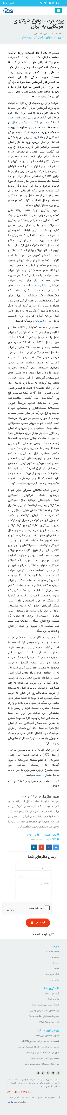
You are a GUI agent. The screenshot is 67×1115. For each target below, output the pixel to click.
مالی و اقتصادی (41, 34)
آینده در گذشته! (52, 993)
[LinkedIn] (34, 847)
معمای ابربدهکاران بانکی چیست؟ (44, 1016)
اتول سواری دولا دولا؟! (49, 1022)
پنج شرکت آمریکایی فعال (28, 122)
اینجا (38, 775)
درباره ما (55, 957)
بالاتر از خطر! (53, 999)
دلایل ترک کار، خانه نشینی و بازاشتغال (42, 1052)
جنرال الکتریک (43, 321)
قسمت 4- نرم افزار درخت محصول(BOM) (40, 1041)
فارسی (11, 3)
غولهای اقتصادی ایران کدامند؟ (46, 1035)
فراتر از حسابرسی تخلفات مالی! (45, 1005)
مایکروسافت (39, 285)
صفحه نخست (58, 34)
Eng (5, 3)
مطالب (56, 968)
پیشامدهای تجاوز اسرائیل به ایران (44, 1010)
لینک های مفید (52, 974)
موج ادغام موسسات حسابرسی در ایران (42, 1064)
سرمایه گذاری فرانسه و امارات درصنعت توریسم (38, 1047)
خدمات (56, 963)
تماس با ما (54, 980)
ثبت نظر (40, 923)
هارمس (10, 1102)
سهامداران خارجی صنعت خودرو (45, 1058)
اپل (37, 137)
